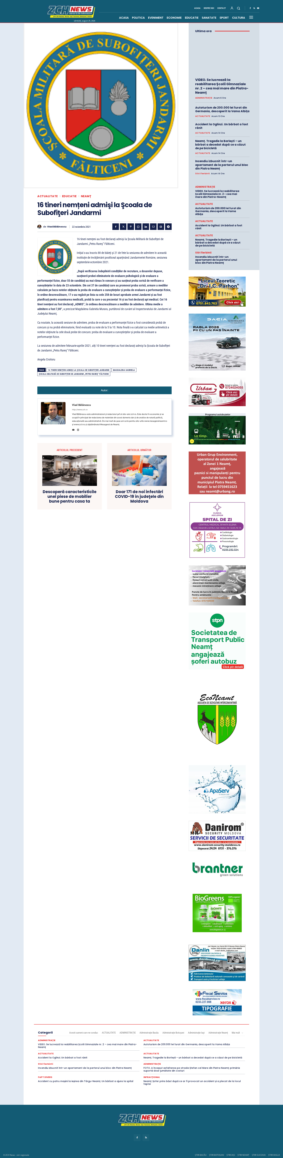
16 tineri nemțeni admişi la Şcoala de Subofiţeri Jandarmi (78, 370)
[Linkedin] (145, 226)
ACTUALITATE (47, 196)
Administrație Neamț (218, 1032)
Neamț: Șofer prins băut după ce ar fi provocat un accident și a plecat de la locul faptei (192, 1083)
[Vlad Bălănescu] (40, 227)
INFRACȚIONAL (151, 1077)
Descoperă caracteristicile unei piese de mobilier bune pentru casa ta (69, 497)
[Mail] (73, 429)
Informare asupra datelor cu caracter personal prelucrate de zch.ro (141, 1131)
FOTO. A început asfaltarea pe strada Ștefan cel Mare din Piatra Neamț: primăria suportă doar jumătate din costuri (191, 1069)
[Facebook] (250, 8)
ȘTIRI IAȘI (230, 1155)
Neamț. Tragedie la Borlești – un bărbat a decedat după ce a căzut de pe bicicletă (220, 144)
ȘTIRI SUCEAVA (259, 1155)
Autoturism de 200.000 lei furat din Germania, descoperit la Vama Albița (222, 109)
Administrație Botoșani (173, 1032)
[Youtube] (258, 8)
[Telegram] (168, 226)
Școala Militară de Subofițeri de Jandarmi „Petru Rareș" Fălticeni (74, 374)
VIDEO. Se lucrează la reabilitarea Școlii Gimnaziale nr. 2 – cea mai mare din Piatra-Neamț (221, 86)
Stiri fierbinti (202, 173)
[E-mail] (153, 226)
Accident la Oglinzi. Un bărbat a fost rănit (221, 126)
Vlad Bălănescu (56, 226)
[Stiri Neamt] (70, 11)
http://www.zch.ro (80, 409)
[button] (238, 8)
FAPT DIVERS (45, 1077)
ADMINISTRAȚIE (203, 98)
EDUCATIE (69, 196)
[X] (123, 226)
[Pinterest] (130, 226)
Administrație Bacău (149, 1032)
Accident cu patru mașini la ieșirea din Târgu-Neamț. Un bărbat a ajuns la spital (85, 1081)
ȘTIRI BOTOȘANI (216, 1155)
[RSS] (254, 8)
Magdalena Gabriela (124, 370)
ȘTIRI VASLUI (274, 1155)
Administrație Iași (196, 1032)
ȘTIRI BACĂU (201, 1155)
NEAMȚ (86, 196)
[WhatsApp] (138, 226)
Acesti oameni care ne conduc (83, 1032)
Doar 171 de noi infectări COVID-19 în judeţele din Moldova (139, 497)
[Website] (78, 429)
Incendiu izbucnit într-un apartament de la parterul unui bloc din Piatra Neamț (221, 164)
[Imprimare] (161, 226)
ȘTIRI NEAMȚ (243, 1155)
